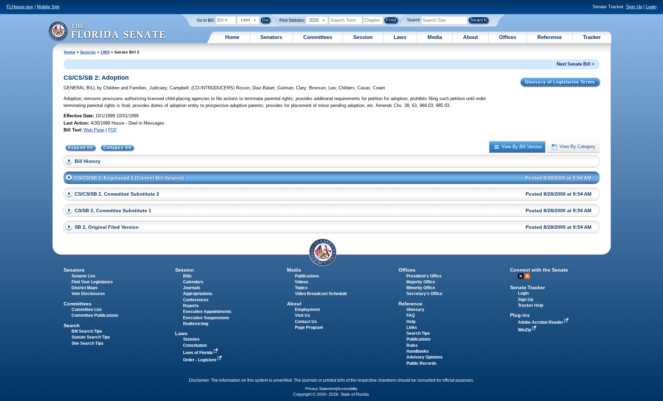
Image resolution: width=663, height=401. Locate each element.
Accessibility (347, 389)
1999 (104, 52)
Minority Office (420, 288)
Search (413, 20)
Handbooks (417, 351)
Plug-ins (520, 315)
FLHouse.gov (20, 6)
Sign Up (634, 6)
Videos (301, 282)
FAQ (410, 315)
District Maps (84, 288)
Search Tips (418, 333)
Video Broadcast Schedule (321, 294)
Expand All (80, 148)
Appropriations (197, 294)
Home (232, 37)
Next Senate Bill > (576, 64)
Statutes (191, 339)
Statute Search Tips (90, 337)
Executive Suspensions (206, 318)
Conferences (196, 300)
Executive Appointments (207, 312)
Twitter (520, 276)
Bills (187, 276)
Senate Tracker (527, 287)
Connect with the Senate (539, 270)
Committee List (86, 309)
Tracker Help (530, 305)
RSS (527, 276)
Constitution (195, 345)
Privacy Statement (320, 389)
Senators (271, 37)
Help (410, 322)
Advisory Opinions (424, 357)
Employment (307, 309)
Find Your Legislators (92, 282)
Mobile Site (48, 6)
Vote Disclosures (88, 294)
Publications (307, 276)
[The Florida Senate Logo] (106, 31)
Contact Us (306, 322)
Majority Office (420, 282)
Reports (191, 306)
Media (434, 37)
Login (651, 6)
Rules (412, 345)
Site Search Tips (87, 343)
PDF (112, 130)
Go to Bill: (206, 20)
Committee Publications (94, 315)
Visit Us (302, 315)
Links (411, 327)
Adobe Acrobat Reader (541, 322)
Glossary (415, 309)
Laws (400, 37)
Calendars (193, 282)
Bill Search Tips (86, 331)
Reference (549, 37)
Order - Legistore (200, 360)
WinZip (525, 330)
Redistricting (195, 324)
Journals (191, 288)
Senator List (83, 276)
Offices (507, 37)
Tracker (592, 37)
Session (363, 37)
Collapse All (117, 148)
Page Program (309, 327)
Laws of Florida (198, 353)
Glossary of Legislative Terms (560, 82)
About (470, 37)
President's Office (424, 276)
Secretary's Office (424, 294)
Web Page (94, 130)
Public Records (421, 363)
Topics (301, 288)
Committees (317, 37)
